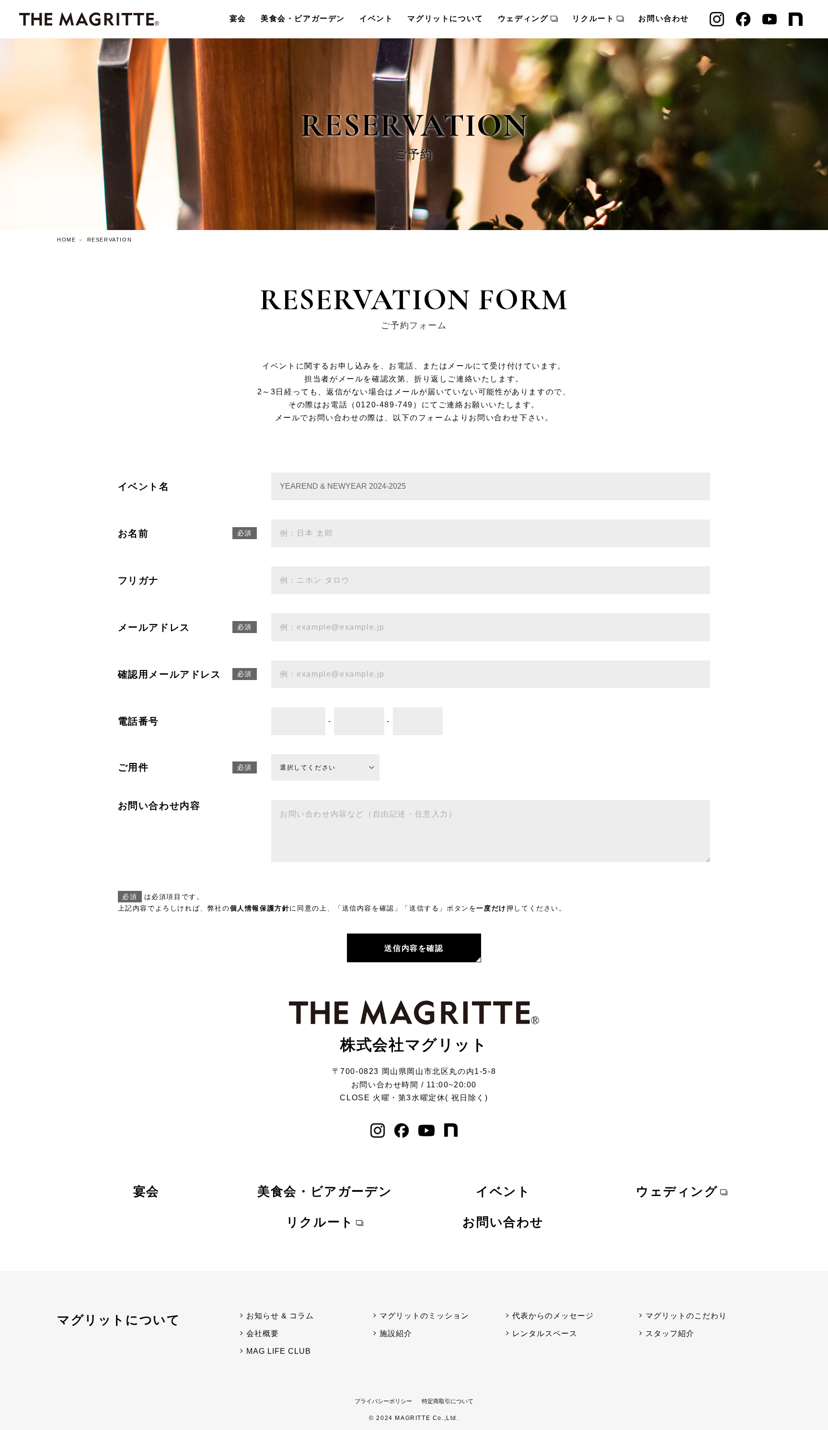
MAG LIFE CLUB (278, 1351)
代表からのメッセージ (553, 1316)
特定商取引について (447, 1401)
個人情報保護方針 (260, 908)
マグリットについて (445, 18)
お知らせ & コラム (280, 1316)
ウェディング (523, 18)
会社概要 (262, 1333)
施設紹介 (396, 1333)
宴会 (238, 18)
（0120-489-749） (384, 405)
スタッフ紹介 (669, 1333)
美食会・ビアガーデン (303, 18)
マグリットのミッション (424, 1316)
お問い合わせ (663, 18)
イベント (376, 18)
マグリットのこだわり (686, 1316)
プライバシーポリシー (383, 1401)
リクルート (593, 18)
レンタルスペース (544, 1333)
